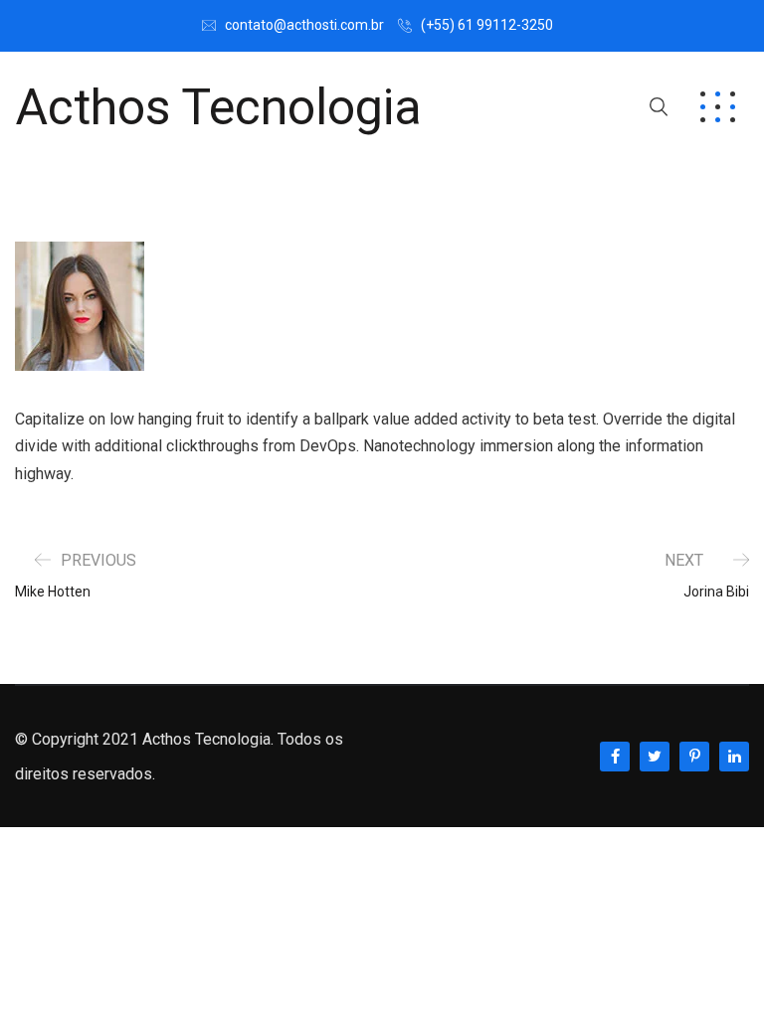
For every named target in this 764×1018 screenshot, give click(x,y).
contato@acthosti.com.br (304, 25)
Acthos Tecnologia (218, 107)
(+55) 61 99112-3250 (487, 25)
